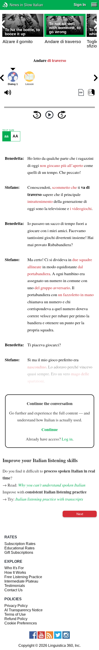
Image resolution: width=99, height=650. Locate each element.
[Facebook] (33, 635)
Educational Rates (19, 548)
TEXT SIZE (8, 130)
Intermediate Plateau (21, 581)
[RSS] (49, 635)
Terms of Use (15, 614)
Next (79, 514)
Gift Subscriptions (18, 552)
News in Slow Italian (12, 5)
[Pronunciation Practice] (91, 92)
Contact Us (13, 590)
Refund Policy (15, 619)
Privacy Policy (16, 606)
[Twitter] (57, 635)
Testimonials (14, 586)
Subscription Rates (19, 544)
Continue (49, 429)
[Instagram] (66, 635)
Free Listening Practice (23, 577)
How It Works (15, 572)
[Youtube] (41, 635)
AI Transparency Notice (23, 610)
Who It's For (14, 568)
